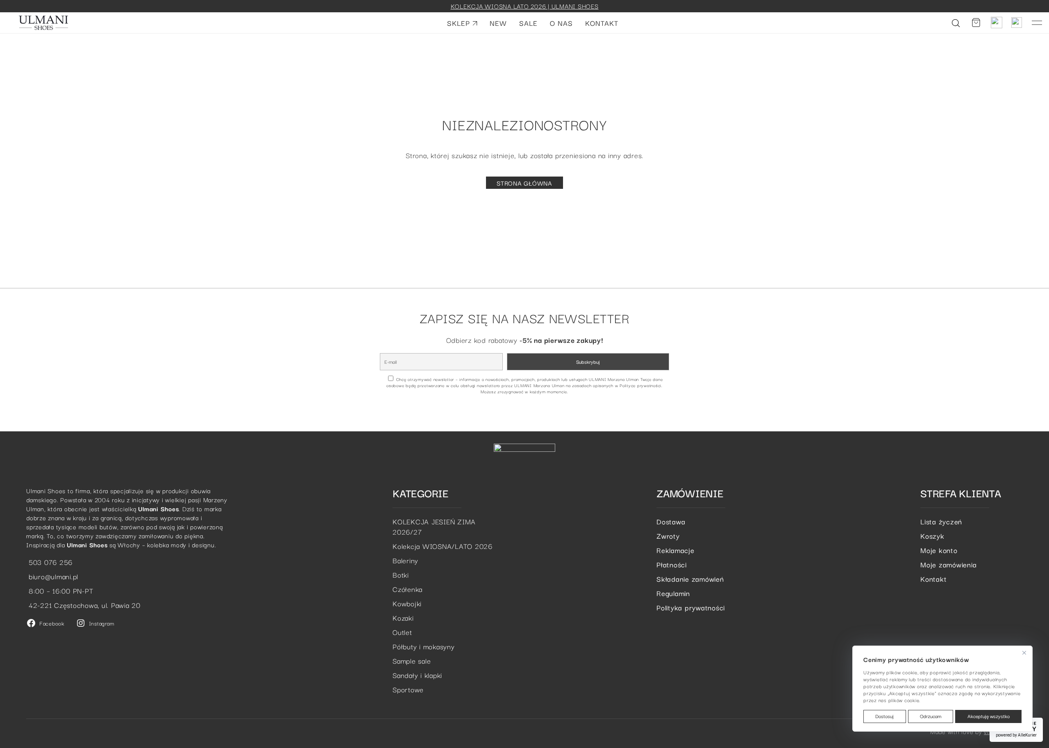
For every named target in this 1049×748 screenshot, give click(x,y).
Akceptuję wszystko (988, 716)
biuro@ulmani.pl (52, 576)
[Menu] (1037, 22)
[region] (942, 689)
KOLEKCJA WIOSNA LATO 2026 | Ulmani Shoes (525, 6)
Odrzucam (930, 716)
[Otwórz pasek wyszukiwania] (956, 22)
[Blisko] (1024, 652)
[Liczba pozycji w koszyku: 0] (976, 22)
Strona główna (524, 183)
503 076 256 (49, 561)
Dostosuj (884, 716)
